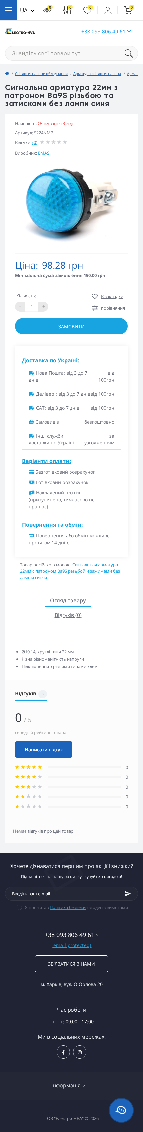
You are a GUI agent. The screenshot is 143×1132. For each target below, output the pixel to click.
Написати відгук (44, 749)
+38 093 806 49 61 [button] (103, 31)
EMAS (43, 153)
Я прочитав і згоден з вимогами (76, 907)
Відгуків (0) (68, 615)
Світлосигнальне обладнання (41, 73)
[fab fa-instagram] (79, 1052)
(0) (34, 142)
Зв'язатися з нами (71, 964)
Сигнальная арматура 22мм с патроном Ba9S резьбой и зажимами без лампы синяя (70, 571)
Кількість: (26, 296)
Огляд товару (68, 600)
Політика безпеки (68, 907)
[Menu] (8, 10)
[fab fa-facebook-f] (63, 1052)
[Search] (131, 53)
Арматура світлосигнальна (97, 73)
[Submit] (128, 894)
